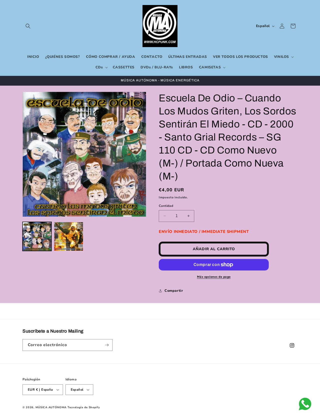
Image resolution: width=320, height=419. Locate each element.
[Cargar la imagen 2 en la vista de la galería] (68, 236)
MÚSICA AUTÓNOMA (51, 407)
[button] (28, 26)
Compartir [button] (173, 290)
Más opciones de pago (214, 277)
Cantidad (166, 206)
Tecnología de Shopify (84, 407)
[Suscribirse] (106, 345)
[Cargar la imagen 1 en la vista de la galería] (37, 236)
